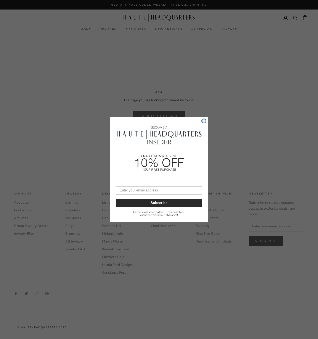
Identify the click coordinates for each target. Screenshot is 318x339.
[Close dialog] (204, 121)
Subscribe (159, 203)
